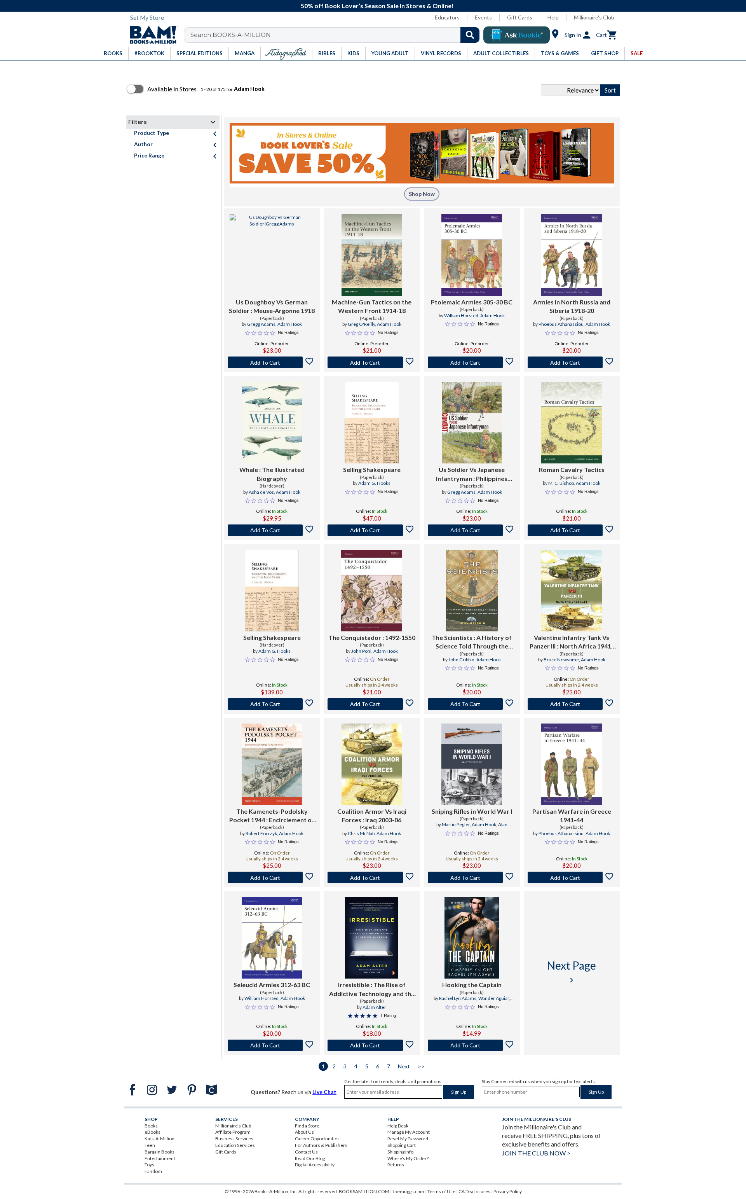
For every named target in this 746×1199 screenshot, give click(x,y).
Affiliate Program (233, 1132)
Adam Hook (289, 324)
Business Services (234, 1138)
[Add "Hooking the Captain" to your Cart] (472, 1045)
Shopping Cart (401, 1145)
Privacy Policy (507, 1191)
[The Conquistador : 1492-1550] (371, 590)
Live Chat (324, 1092)
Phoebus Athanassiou (561, 324)
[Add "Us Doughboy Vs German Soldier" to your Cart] (272, 362)
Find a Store (307, 1126)
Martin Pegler (456, 824)
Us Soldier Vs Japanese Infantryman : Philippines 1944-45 (471, 474)
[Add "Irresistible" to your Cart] (372, 1045)
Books (151, 1126)
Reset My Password (407, 1138)
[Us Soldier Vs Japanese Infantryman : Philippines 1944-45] (472, 422)
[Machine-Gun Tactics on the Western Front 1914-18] (372, 255)
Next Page (571, 972)
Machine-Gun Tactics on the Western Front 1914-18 (371, 306)
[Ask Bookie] (516, 35)
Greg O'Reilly (361, 324)
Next (404, 1066)
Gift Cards (519, 17)
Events (483, 17)
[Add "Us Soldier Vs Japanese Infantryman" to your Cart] (472, 530)
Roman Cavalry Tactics (572, 469)
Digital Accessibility (315, 1165)
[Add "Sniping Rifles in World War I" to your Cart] (472, 877)
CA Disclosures (474, 1191)
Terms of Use (441, 1191)
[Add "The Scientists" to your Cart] (472, 704)
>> (421, 1066)
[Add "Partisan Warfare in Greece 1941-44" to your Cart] (572, 877)
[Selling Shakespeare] (372, 422)
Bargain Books (159, 1152)
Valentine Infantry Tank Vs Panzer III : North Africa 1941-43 (572, 642)
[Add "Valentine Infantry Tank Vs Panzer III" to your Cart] (572, 704)
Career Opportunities (317, 1138)
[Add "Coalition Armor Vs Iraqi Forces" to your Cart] (372, 877)
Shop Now (422, 194)
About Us (304, 1132)
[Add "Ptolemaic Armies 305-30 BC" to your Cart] (472, 362)
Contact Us (306, 1152)
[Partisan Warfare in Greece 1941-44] (571, 764)
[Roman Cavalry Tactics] (571, 422)
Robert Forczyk (261, 833)
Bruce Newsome (561, 659)
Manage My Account (408, 1132)
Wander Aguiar (493, 998)
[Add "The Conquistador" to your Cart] (372, 704)
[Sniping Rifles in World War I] (471, 764)
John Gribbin (461, 659)
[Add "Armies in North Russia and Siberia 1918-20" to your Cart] (572, 362)
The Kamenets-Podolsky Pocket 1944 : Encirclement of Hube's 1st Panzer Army (271, 816)
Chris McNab (361, 833)
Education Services (235, 1145)
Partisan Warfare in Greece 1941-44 (571, 815)
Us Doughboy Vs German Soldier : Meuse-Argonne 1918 (272, 306)
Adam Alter (374, 1007)
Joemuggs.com (408, 1191)
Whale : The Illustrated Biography (272, 474)
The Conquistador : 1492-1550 (371, 637)
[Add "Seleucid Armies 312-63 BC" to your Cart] (272, 1045)
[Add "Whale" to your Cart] (272, 530)
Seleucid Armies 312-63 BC (272, 984)
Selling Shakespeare (372, 469)
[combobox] (336, 35)
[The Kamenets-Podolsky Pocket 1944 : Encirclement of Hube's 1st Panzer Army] (272, 764)
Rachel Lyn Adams (457, 998)
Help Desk (397, 1126)
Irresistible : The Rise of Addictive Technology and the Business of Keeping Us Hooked (372, 989)
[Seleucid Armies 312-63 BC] (272, 938)
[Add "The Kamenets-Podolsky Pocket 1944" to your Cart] (272, 877)
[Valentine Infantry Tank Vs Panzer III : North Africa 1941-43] (571, 590)
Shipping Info (400, 1152)
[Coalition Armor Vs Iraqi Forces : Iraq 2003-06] (372, 764)
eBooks (152, 1132)
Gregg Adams (261, 324)
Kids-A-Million (159, 1138)
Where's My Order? (408, 1158)
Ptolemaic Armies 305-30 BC (471, 302)
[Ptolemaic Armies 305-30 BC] (471, 255)
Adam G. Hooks (374, 483)
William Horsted (461, 315)
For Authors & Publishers (321, 1145)
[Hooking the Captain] (472, 938)
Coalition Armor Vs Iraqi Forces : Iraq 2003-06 (371, 815)
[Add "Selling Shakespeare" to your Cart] (372, 530)
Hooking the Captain (472, 984)
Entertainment (160, 1158)
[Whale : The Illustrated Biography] (272, 422)
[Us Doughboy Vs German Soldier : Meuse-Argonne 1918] (272, 255)
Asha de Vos (261, 492)
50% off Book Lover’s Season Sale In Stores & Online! (377, 5)
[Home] (151, 35)
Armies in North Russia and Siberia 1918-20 (571, 306)
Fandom (153, 1171)
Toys (149, 1165)
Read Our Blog (310, 1158)
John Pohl (361, 651)
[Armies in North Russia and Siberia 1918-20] (571, 255)
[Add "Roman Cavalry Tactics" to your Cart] (572, 530)
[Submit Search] (469, 35)
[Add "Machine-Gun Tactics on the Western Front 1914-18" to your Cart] (372, 362)
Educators (447, 17)
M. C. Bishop (561, 483)
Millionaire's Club (594, 17)
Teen (150, 1145)
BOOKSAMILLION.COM (364, 1191)
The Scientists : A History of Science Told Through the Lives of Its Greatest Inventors (472, 642)
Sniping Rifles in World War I (472, 811)
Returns (395, 1165)
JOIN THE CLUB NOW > (536, 1153)
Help (553, 17)
